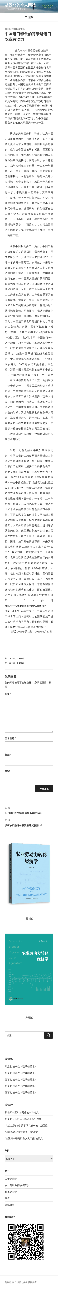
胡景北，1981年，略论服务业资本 (23, 1118)
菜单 (31, 17)
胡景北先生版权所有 (26, 1282)
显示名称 (10, 738)
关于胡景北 (11, 1178)
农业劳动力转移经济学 (17, 1185)
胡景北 (21, 29)
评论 (8, 694)
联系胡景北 (28, 1066)
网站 (7, 771)
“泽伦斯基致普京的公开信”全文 (21, 1132)
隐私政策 (10, 1204)
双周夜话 (20, 658)
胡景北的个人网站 (20, 4)
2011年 (12, 658)
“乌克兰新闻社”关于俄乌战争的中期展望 (26, 1125)
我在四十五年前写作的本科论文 (22, 1112)
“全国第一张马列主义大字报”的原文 (24, 1138)
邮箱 (8, 754)
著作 (7, 1198)
